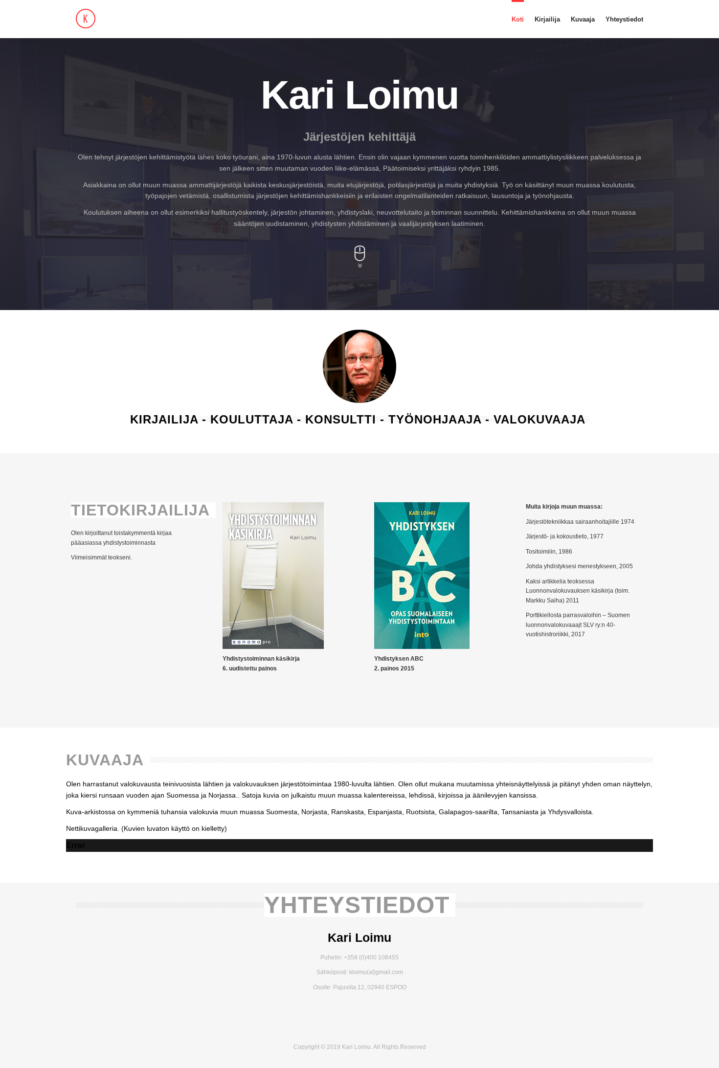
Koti (518, 19)
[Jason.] (139, 18)
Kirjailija (547, 19)
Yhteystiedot (624, 19)
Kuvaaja (583, 19)
